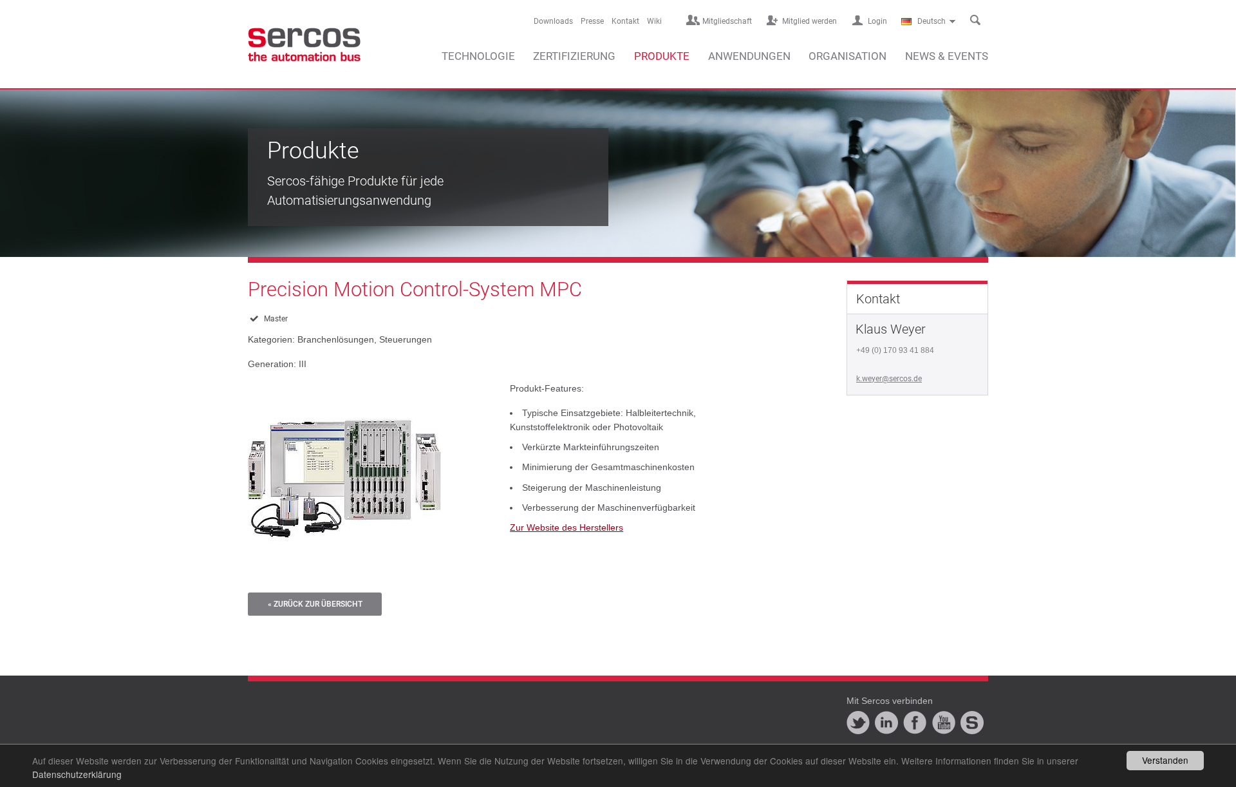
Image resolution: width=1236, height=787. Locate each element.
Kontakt (625, 21)
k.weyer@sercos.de (889, 378)
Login (877, 21)
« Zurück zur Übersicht (315, 604)
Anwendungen (749, 56)
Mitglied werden (809, 21)
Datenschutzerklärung (77, 774)
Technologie (478, 56)
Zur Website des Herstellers (566, 527)
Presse (592, 21)
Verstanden (1165, 760)
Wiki (654, 21)
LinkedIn (886, 722)
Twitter (858, 722)
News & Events (946, 56)
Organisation (847, 56)
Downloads (553, 21)
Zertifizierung (574, 56)
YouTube (943, 722)
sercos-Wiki (972, 722)
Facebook (914, 722)
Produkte (661, 56)
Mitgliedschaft (727, 21)
